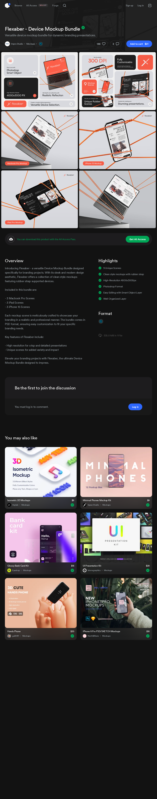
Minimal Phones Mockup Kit (97, 500)
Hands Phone (14, 631)
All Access (36, 5)
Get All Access (137, 239)
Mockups (30, 43)
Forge (55, 5)
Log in (141, 5)
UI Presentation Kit (92, 565)
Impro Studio (17, 43)
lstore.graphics (94, 570)
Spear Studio (93, 505)
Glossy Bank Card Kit (18, 565)
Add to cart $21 (139, 43)
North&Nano (93, 636)
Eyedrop (16, 570)
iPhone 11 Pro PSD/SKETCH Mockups (101, 631)
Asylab (15, 505)
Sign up (129, 5)
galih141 (15, 636)
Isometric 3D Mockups (18, 500)
